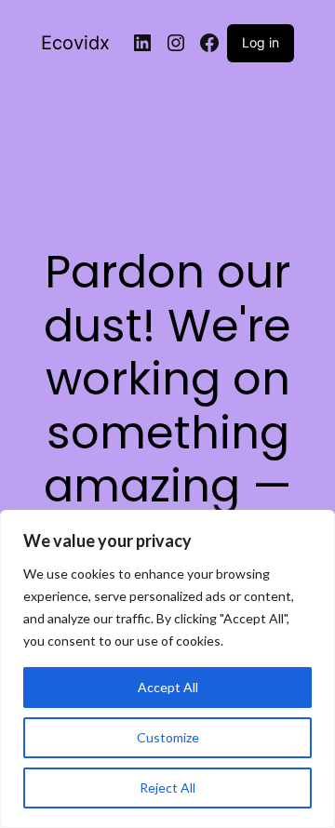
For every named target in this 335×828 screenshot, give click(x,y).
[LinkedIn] (142, 43)
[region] (167, 669)
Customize (168, 737)
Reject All (167, 787)
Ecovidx (75, 43)
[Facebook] (209, 43)
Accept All (168, 687)
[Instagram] (176, 43)
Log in (260, 42)
